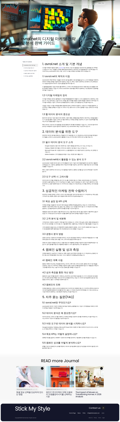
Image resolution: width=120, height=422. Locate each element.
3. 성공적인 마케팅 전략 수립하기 (30, 70)
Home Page (72, 413)
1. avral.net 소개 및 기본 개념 (29, 65)
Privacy (95, 417)
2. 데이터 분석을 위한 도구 (29, 67)
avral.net (61, 67)
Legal (103, 417)
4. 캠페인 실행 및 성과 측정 (29, 73)
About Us (91, 417)
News (79, 413)
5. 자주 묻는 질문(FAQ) (28, 76)
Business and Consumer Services (31, 34)
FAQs (84, 413)
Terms (99, 417)
